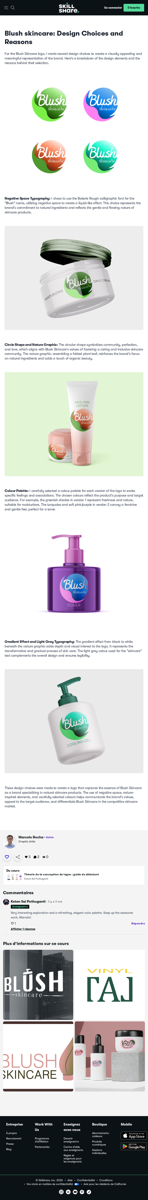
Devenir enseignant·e (71, 1140)
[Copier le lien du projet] (18, 857)
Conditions (106, 1180)
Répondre (138, 923)
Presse (10, 1143)
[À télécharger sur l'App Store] (131, 1136)
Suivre (50, 837)
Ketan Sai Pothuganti (28, 901)
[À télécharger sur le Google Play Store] (131, 1146)
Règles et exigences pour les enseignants (73, 1158)
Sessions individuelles (99, 1152)
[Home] (69, 8)
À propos (11, 1133)
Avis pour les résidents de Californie (105, 1184)
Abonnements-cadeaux (101, 1135)
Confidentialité (86, 1180)
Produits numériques (99, 1143)
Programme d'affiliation (42, 1140)
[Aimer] (7, 857)
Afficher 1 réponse (23, 929)
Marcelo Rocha (30, 837)
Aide (69, 1180)
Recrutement (13, 1138)
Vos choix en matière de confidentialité (50, 1184)
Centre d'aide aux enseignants (73, 1148)
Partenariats (42, 1147)
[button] (6, 7)
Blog (8, 1149)
